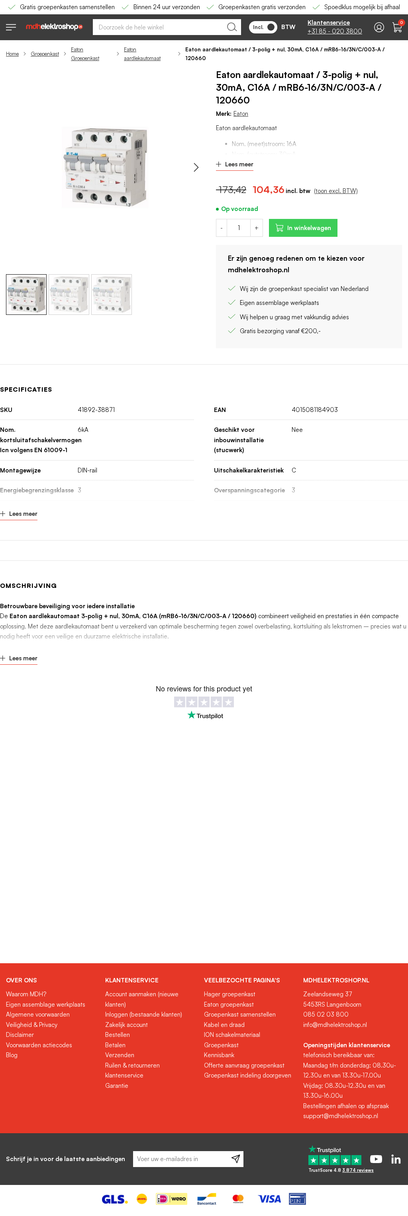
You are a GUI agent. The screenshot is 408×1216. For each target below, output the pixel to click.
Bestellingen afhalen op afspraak (346, 1106)
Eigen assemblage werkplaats (45, 1004)
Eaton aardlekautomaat (142, 53)
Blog (12, 1055)
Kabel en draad (224, 1025)
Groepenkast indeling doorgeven (247, 1075)
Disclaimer (20, 1034)
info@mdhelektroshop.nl (335, 1025)
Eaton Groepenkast (85, 53)
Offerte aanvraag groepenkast (244, 1065)
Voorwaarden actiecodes (39, 1045)
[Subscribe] (236, 1159)
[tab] (52, 980)
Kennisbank (219, 1055)
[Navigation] (11, 27)
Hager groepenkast (229, 994)
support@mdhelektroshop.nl (340, 1116)
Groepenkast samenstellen (240, 1014)
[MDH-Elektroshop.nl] (54, 27)
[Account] (379, 27)
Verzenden (119, 1055)
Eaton (240, 113)
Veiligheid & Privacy (31, 1025)
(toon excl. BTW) (336, 191)
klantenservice (124, 1075)
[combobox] (167, 27)
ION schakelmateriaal (232, 1034)
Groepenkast (45, 54)
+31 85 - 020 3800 (335, 31)
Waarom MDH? (26, 994)
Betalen (115, 1045)
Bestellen (117, 1034)
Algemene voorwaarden (38, 1014)
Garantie (116, 1085)
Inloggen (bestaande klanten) (143, 1014)
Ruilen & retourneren (132, 1065)
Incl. (258, 27)
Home (12, 54)
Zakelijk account (126, 1025)
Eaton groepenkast (229, 1004)
